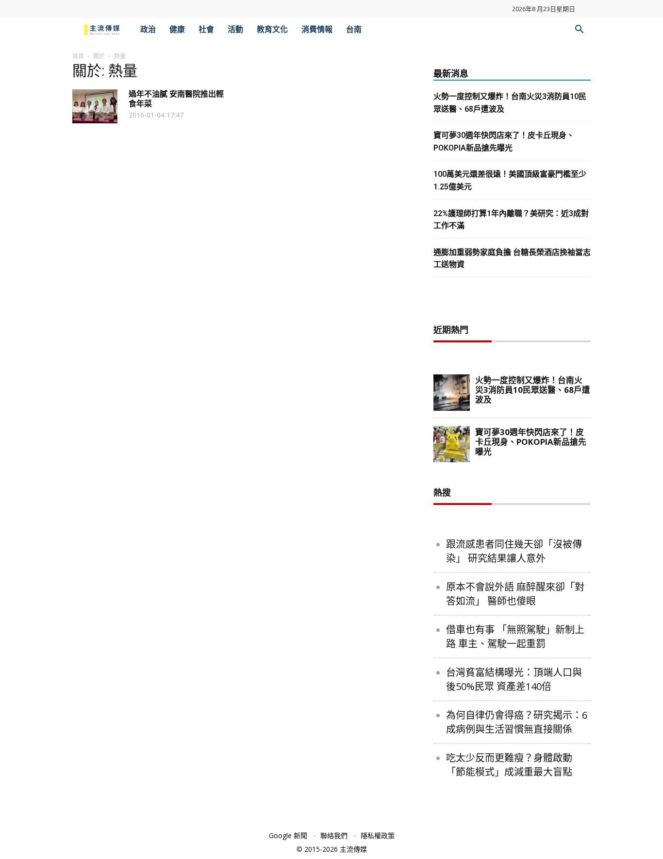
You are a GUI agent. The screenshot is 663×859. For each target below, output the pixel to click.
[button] (579, 30)
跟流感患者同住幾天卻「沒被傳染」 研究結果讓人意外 (514, 551)
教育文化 (272, 29)
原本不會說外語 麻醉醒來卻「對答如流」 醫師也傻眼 (515, 593)
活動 (235, 29)
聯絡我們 (334, 835)
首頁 (78, 56)
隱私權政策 (378, 835)
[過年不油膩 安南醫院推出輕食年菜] (94, 106)
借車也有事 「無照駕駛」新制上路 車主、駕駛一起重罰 (515, 636)
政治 (148, 29)
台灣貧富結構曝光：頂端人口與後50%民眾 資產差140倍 (514, 679)
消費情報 (316, 29)
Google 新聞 (288, 835)
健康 (177, 29)
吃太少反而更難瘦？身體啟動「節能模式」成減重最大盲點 (509, 764)
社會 (206, 29)
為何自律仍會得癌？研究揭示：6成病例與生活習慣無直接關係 (516, 722)
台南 (354, 29)
